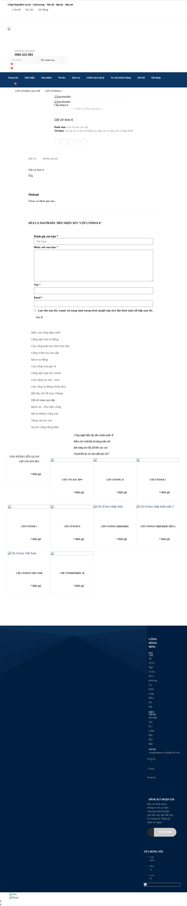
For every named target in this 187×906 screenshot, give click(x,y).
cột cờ (68, 130)
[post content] (115, 514)
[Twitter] (15, 19)
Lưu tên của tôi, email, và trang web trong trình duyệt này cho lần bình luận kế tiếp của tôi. (95, 310)
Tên (37, 284)
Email (84, 142)
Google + (77, 142)
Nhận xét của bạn (46, 247)
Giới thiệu (30, 77)
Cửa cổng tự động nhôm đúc (48, 386)
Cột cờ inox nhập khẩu (115, 526)
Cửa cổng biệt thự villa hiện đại (50, 346)
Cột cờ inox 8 (72, 526)
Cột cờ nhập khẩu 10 (72, 573)
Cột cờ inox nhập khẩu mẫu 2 (157, 526)
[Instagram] (20, 19)
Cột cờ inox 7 (29, 526)
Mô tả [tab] (32, 158)
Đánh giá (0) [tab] (50, 158)
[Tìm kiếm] (65, 60)
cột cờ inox (108, 130)
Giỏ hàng (43, 9)
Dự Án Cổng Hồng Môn (45, 427)
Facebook (57, 142)
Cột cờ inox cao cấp (77, 127)
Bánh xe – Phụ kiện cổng (46, 407)
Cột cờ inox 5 (158, 479)
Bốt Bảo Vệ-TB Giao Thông (47, 393)
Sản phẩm (46, 77)
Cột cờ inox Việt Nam (29, 573)
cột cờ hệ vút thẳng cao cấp (87, 130)
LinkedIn (71, 142)
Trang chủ (13, 77)
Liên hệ (16, 9)
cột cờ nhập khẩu (124, 130)
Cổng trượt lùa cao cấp (45, 353)
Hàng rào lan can (41, 420)
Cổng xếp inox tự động (45, 339)
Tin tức (29, 9)
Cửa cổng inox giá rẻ (43, 366)
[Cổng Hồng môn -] (49, 36)
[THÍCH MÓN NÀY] (57, 152)
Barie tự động (39, 359)
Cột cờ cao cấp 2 (29, 461)
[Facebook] (9, 19)
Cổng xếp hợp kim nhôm (46, 373)
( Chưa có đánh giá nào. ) (87, 108)
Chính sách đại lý (95, 77)
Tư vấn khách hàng (121, 77)
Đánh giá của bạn (46, 236)
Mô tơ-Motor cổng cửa (44, 413)
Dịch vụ (76, 77)
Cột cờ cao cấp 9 (72, 479)
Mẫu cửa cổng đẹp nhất (45, 332)
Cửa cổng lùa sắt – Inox (45, 380)
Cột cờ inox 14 (114, 479)
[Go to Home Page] (9, 91)
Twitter (64, 142)
